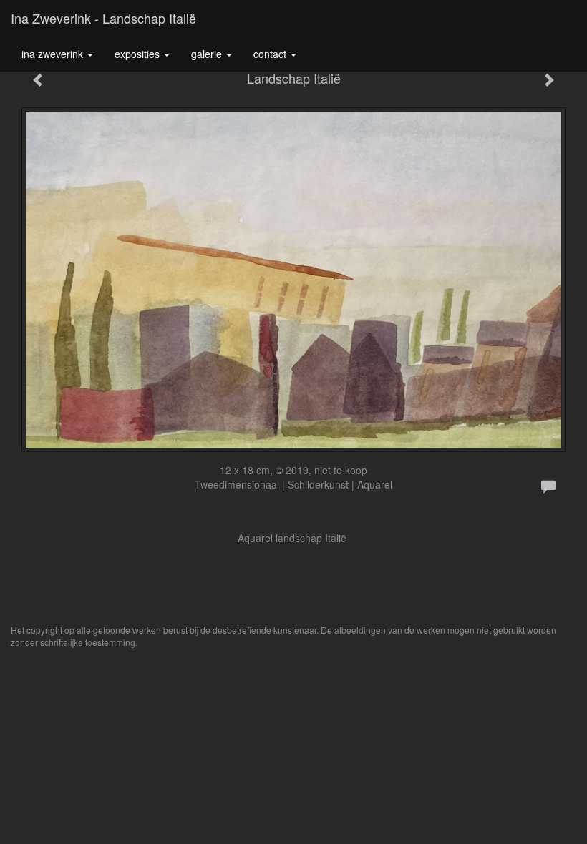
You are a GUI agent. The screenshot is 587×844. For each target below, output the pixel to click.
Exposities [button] (138, 53)
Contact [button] (271, 53)
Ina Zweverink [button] (53, 53)
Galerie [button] (208, 53)
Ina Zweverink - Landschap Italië (103, 18)
